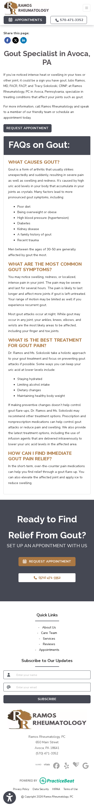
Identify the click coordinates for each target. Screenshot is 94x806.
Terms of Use (70, 789)
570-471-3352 (71, 20)
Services (49, 638)
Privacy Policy (21, 789)
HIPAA (56, 789)
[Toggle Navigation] (86, 8)
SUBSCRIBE (47, 699)
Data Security (41, 789)
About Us (49, 627)
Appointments (49, 650)
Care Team (49, 633)
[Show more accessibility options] (9, 797)
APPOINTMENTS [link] (27, 20)
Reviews (49, 644)
